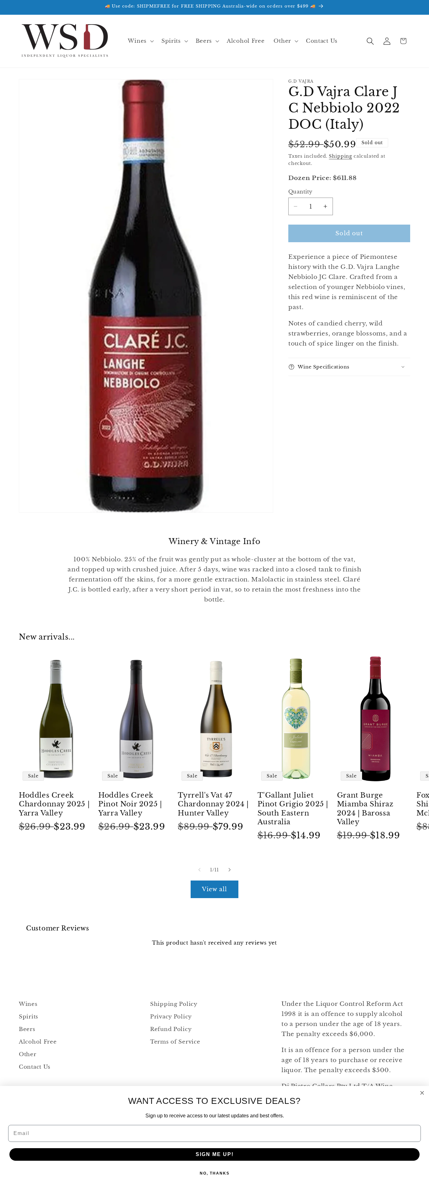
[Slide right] (229, 870)
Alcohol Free (38, 1042)
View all (214, 889)
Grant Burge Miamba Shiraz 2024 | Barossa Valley (365, 808)
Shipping (340, 156)
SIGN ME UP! (215, 1154)
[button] (140, 41)
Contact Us (35, 1067)
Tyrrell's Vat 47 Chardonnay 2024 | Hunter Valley (213, 804)
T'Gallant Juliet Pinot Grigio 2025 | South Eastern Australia (293, 808)
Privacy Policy (171, 1016)
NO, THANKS (215, 1173)
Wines (28, 1004)
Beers (27, 1029)
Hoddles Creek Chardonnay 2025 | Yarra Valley (54, 804)
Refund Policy (171, 1029)
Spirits (28, 1016)
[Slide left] (199, 870)
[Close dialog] (422, 1093)
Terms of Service (175, 1042)
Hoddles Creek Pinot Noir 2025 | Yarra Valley (130, 804)
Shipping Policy (174, 1004)
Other (27, 1054)
